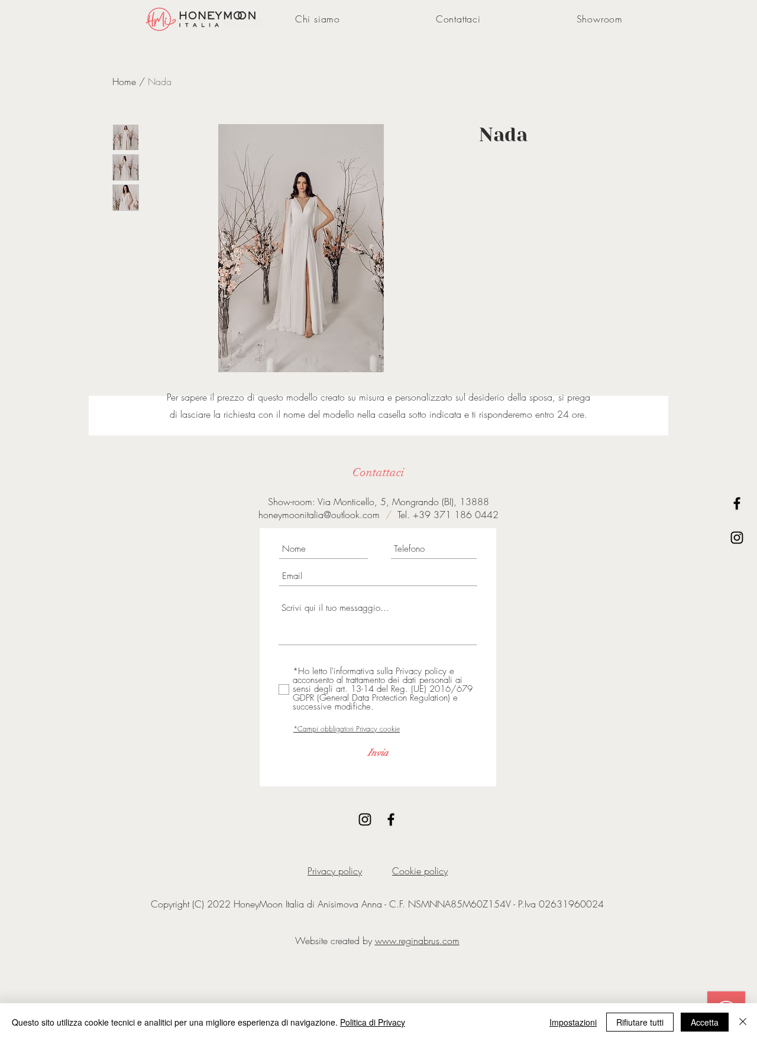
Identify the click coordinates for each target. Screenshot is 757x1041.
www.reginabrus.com (417, 940)
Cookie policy (420, 870)
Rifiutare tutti (640, 1022)
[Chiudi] (743, 1022)
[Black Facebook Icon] (737, 503)
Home (124, 81)
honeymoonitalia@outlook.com (319, 514)
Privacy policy (335, 870)
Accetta (705, 1022)
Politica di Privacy (372, 1022)
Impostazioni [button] (573, 1022)
